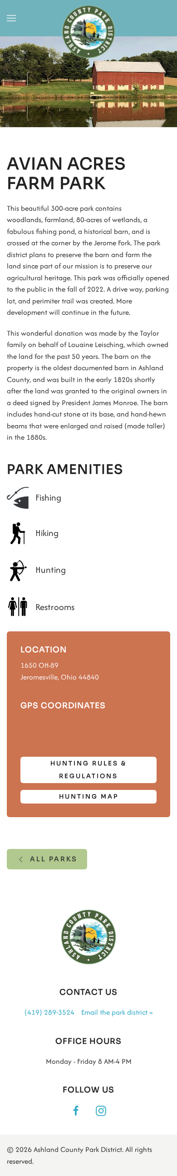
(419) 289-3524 (49, 1012)
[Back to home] (88, 32)
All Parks (54, 859)
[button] (11, 18)
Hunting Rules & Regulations (88, 769)
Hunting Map (88, 796)
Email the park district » (116, 1012)
